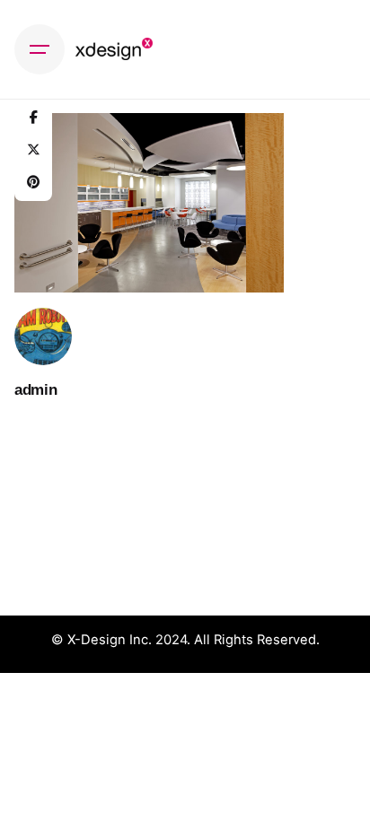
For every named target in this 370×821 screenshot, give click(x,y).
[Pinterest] (33, 182)
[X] (33, 150)
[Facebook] (33, 117)
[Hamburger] (39, 49)
